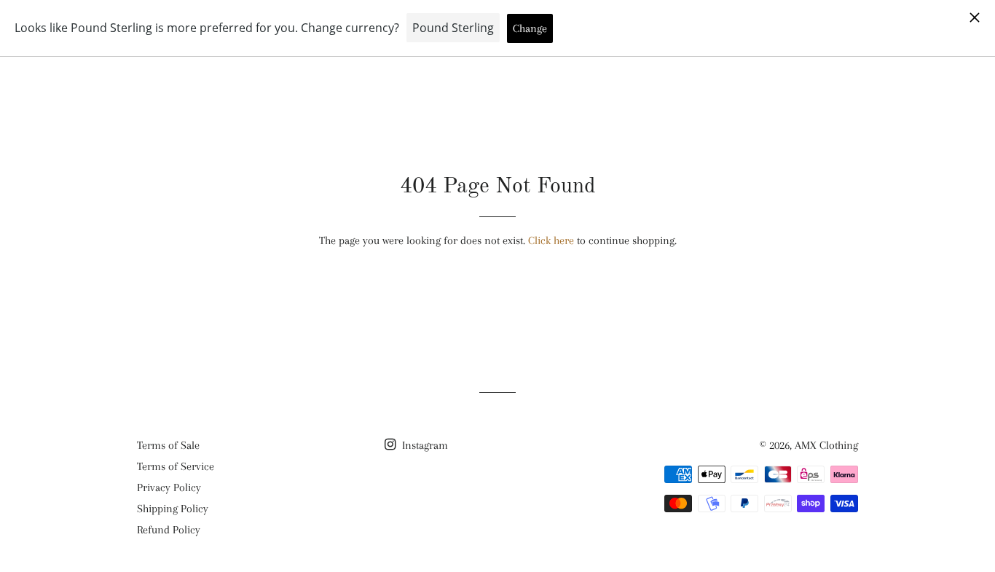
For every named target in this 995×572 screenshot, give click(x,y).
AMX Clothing (826, 445)
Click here (551, 240)
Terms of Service (175, 466)
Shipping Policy (172, 508)
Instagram (423, 445)
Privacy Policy (169, 487)
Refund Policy (168, 529)
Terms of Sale (168, 445)
